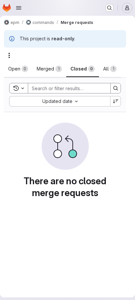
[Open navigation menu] (18, 8)
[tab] (18, 69)
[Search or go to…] (109, 8)
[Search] (115, 88)
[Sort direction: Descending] (115, 101)
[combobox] (59, 101)
